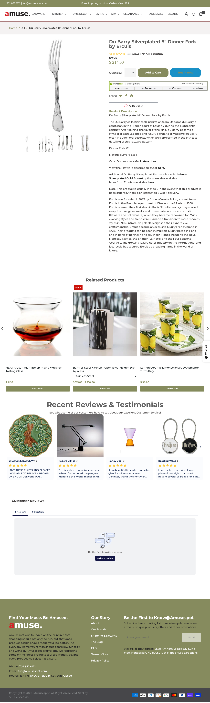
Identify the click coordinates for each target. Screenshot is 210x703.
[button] (194, 14)
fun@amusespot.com (35, 3)
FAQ (94, 648)
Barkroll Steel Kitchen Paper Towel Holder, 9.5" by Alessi (104, 369)
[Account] (186, 14)
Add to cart (37, 388)
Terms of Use (99, 654)
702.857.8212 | (14, 3)
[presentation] (2, 328)
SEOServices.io (19, 697)
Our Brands (98, 629)
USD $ (194, 3)
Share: (113, 95)
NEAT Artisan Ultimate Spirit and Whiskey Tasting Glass (34, 369)
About (95, 623)
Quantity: (115, 72)
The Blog (97, 641)
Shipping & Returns (104, 635)
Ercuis (113, 57)
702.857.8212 (27, 666)
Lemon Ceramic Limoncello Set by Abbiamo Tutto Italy (169, 369)
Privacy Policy (100, 660)
